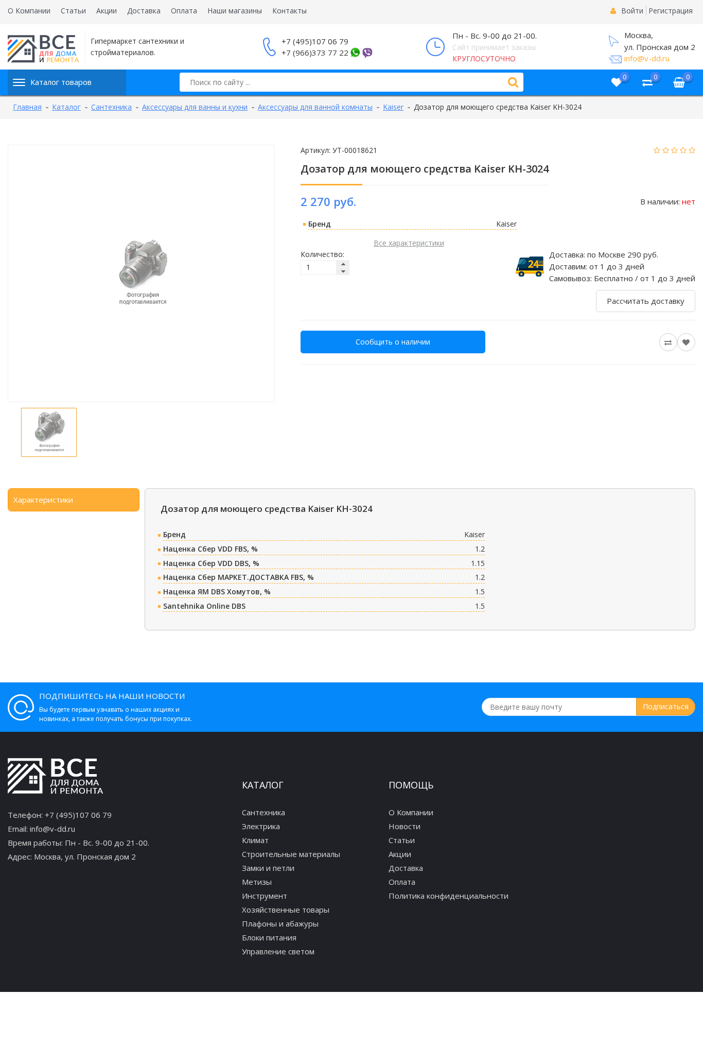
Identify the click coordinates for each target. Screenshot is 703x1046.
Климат (255, 840)
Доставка (144, 10)
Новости (404, 826)
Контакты (289, 10)
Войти (632, 10)
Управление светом (278, 951)
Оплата (184, 10)
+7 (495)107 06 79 (315, 41)
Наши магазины (234, 10)
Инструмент (264, 895)
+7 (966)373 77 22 (315, 52)
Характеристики (43, 499)
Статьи (73, 10)
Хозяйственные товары (285, 909)
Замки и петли (268, 868)
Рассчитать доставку (645, 301)
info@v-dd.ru (647, 58)
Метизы (257, 882)
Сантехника (263, 812)
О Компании (29, 10)
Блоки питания (269, 937)
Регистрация (670, 10)
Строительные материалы (291, 854)
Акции (106, 10)
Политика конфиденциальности (448, 895)
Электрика (261, 826)
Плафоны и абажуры (280, 923)
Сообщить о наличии (393, 342)
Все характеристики (409, 243)
